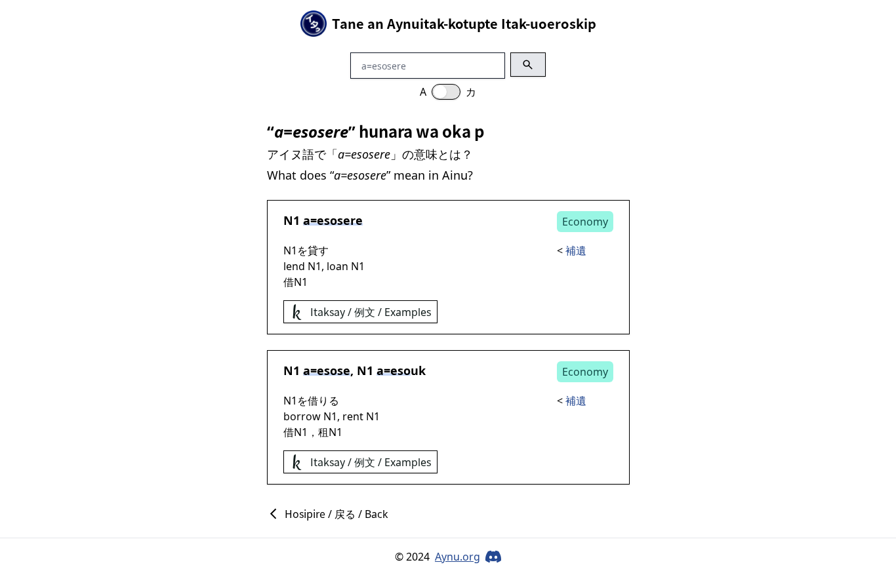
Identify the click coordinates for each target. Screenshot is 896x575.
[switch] (446, 92)
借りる (323, 400)
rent (352, 416)
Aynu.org (457, 556)
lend (294, 266)
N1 (291, 220)
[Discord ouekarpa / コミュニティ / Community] (493, 557)
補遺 (575, 250)
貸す (318, 250)
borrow (302, 416)
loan (337, 266)
